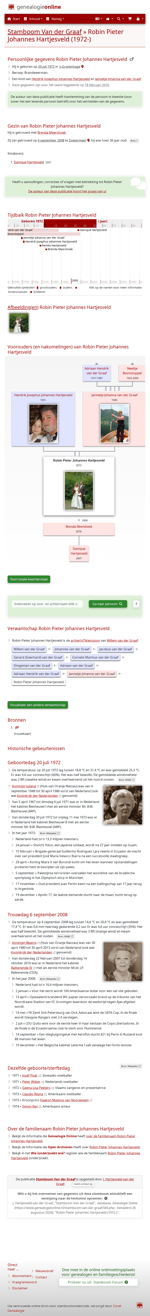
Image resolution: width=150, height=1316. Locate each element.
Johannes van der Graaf (72, 649)
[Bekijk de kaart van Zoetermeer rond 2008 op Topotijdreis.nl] (88, 140)
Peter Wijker (31, 1082)
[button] (98, 18)
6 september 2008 (51, 140)
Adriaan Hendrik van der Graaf (36, 674)
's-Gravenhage (69, 66)
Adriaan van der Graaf (76, 665)
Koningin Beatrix (24, 943)
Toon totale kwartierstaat (29, 579)
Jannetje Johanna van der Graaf (118, 79)
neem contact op (83, 1184)
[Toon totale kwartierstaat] (96, 364)
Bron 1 (134, 140)
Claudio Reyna (32, 1094)
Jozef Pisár (30, 1075)
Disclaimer (20, 1288)
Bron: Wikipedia (48, 833)
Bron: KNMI (125, 779)
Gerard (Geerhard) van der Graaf (38, 657)
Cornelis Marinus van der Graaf (95, 657)
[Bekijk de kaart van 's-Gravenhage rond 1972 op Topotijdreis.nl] (82, 66)
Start (16, 19)
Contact (41, 1277)
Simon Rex (30, 1106)
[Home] (139, 1305)
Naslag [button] (56, 19)
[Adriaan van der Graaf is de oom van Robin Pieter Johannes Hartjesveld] (106, 389)
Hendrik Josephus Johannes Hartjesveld (61, 79)
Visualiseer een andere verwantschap (37, 705)
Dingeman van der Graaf (32, 665)
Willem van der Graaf (122, 640)
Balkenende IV (21, 968)
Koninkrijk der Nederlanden (37, 796)
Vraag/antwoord (24, 1282)
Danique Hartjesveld (29, 162)
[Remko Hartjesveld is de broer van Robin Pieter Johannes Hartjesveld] (75, 454)
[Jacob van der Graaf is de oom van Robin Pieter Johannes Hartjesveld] (119, 389)
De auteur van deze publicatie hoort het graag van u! (67, 191)
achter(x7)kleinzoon (85, 640)
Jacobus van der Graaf (115, 649)
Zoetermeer (77, 140)
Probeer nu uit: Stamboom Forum (96, 1282)
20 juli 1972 (46, 66)
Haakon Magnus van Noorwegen (64, 1100)
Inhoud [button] (34, 19)
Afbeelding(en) (23, 307)
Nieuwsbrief (45, 1271)
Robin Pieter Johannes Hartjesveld (39, 682)
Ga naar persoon (105, 604)
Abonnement (21, 1276)
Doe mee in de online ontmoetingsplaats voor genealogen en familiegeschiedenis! (98, 1272)
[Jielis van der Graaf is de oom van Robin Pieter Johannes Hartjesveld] (110, 389)
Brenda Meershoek (52, 132)
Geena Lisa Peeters (36, 1088)
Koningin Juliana (24, 786)
